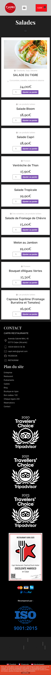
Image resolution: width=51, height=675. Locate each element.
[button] (24, 8)
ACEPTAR (25, 673)
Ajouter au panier (30, 92)
